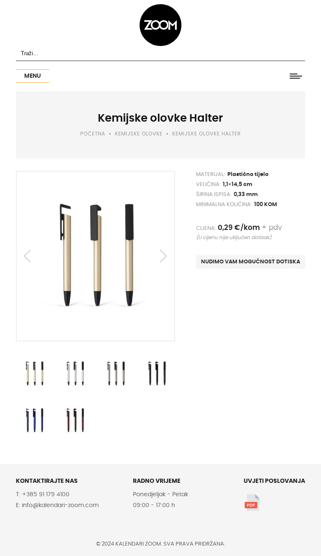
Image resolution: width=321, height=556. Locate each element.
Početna (92, 133)
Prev (27, 256)
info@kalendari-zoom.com (59, 505)
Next (163, 256)
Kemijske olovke (139, 133)
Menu (32, 76)
